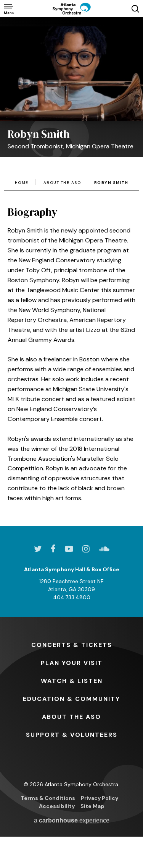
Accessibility (57, 806)
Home (22, 183)
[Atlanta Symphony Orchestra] (72, 8)
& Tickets (71, 645)
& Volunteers (71, 735)
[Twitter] (38, 548)
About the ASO (62, 183)
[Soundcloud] (104, 548)
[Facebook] (53, 548)
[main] (71, 260)
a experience (71, 820)
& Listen (72, 681)
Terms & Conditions (48, 798)
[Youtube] (69, 548)
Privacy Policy (99, 798)
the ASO (71, 717)
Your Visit (72, 663)
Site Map (92, 806)
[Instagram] (86, 548)
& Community (71, 699)
